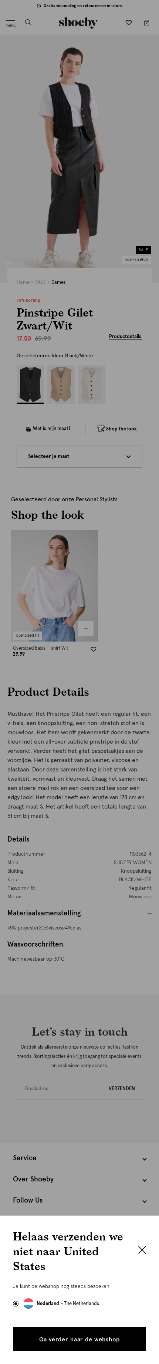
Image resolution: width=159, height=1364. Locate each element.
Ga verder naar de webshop (79, 1339)
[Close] (142, 1251)
